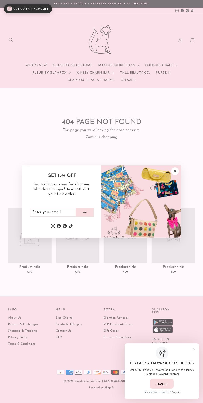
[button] (28, 8)
